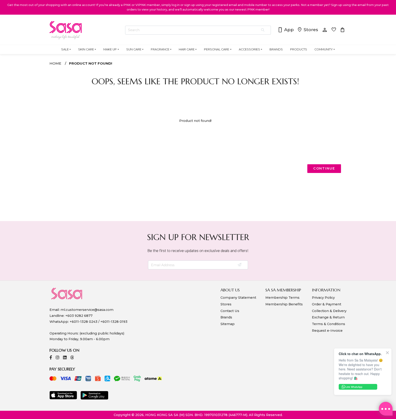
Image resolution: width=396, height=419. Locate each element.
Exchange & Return (328, 317)
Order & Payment (326, 304)
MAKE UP (110, 49)
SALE (65, 49)
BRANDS (276, 49)
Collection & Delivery (329, 311)
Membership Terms (282, 298)
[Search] (263, 30)
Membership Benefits (284, 304)
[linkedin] (65, 358)
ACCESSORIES (249, 49)
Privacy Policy (323, 298)
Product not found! (90, 63)
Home (55, 63)
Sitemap (227, 324)
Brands (226, 317)
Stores (307, 30)
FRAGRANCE (160, 49)
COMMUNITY (323, 49)
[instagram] (57, 358)
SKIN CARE (86, 49)
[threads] (72, 358)
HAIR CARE (187, 49)
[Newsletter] (240, 265)
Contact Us (229, 311)
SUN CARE (133, 49)
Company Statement (238, 298)
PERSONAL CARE (216, 49)
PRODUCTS (298, 49)
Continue (324, 168)
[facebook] (51, 358)
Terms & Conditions (328, 324)
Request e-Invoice (327, 331)
